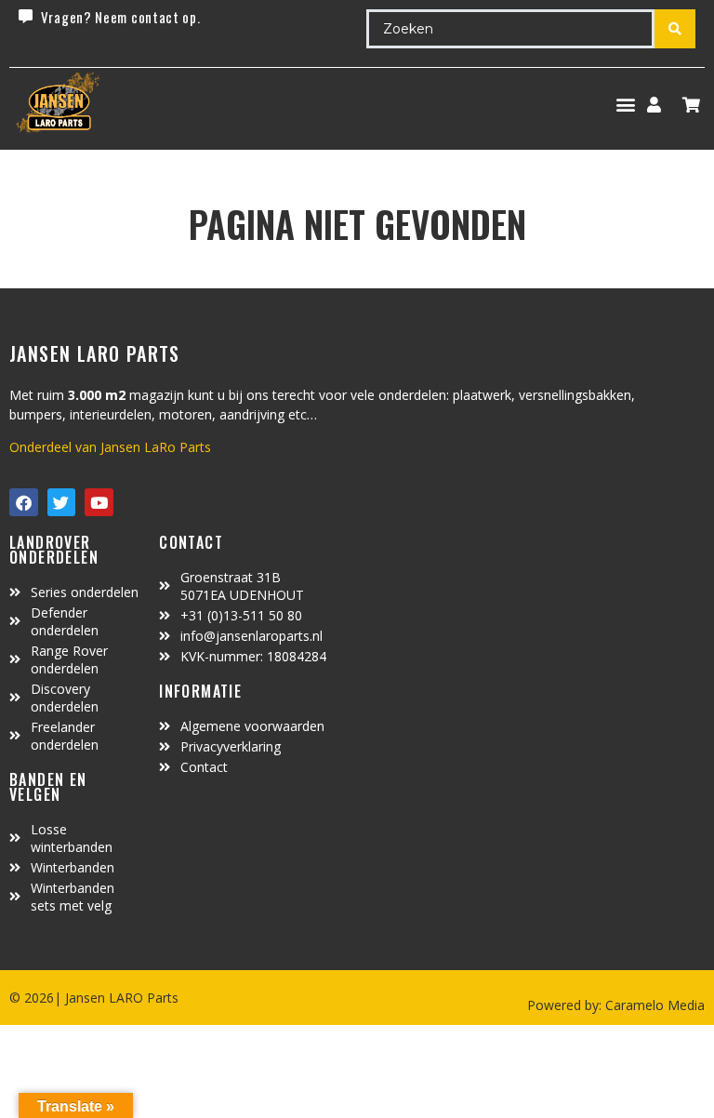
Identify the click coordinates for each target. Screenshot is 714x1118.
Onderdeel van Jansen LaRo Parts (110, 447)
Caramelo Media (653, 1005)
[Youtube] (99, 502)
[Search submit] (674, 28)
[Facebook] (23, 502)
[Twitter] (61, 502)
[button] (625, 104)
